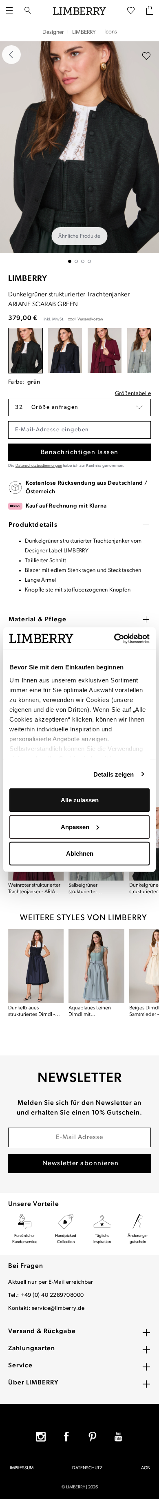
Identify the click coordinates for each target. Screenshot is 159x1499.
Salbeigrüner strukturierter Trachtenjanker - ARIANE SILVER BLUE (95, 889)
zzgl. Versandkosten (85, 319)
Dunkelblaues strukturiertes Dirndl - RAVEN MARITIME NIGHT (31, 1011)
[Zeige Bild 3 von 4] (82, 261)
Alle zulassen (80, 800)
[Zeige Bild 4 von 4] (89, 261)
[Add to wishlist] (146, 56)
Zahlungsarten (31, 1348)
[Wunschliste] (131, 11)
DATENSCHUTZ (87, 1468)
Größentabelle (133, 394)
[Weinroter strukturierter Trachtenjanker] (104, 350)
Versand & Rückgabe (42, 1331)
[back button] (11, 54)
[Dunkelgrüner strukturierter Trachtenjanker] (25, 350)
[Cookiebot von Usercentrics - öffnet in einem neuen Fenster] (114, 638)
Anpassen (75, 826)
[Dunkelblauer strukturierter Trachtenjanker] (65, 350)
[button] (79, 407)
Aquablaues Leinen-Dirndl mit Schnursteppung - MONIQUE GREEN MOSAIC (90, 1011)
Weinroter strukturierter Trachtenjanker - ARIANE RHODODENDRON (35, 889)
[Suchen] (28, 11)
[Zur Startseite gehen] (79, 11)
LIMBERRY (27, 279)
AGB (145, 1468)
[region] (79, 152)
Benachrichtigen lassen (80, 452)
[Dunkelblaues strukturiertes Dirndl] (36, 966)
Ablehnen (79, 853)
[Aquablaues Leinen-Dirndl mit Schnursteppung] (96, 966)
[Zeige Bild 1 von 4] (69, 261)
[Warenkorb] (150, 11)
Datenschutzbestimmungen (38, 466)
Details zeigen (113, 773)
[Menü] (9, 11)
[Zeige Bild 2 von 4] (76, 261)
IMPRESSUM (21, 1468)
